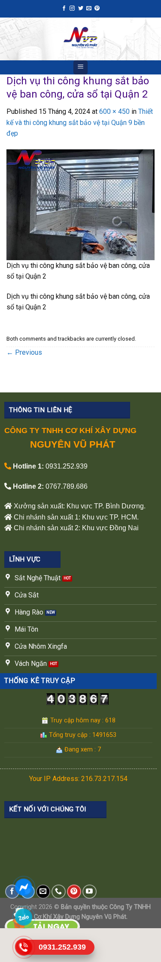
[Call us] (59, 892)
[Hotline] (23, 947)
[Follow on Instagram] (72, 9)
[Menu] (80, 67)
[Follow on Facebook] (64, 9)
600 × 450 (114, 111)
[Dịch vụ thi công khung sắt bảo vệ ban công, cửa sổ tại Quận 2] (80, 204)
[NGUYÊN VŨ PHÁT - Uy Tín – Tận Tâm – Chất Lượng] (80, 39)
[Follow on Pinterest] (97, 9)
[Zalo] (23, 917)
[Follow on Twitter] (80, 9)
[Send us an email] (88, 9)
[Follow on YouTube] (89, 892)
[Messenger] (23, 887)
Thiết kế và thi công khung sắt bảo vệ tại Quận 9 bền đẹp (79, 122)
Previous (24, 352)
